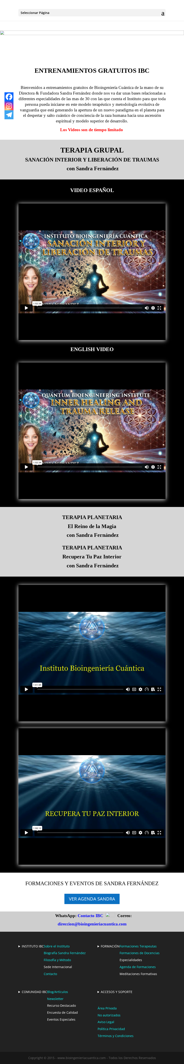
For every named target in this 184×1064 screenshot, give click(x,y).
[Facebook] (8, 96)
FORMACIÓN (110, 946)
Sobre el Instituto (57, 946)
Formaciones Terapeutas (138, 946)
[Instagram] (8, 105)
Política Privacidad (111, 1029)
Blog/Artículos (57, 992)
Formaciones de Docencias (140, 953)
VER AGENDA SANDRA (92, 899)
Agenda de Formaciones (138, 967)
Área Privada (107, 1008)
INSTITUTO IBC (33, 946)
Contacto (50, 974)
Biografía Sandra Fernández (65, 953)
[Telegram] (8, 114)
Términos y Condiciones (116, 1036)
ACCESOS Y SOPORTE (116, 992)
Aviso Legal (106, 1022)
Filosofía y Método (57, 960)
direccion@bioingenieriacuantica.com (92, 924)
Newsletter (55, 999)
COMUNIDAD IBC (34, 992)
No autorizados (109, 1015)
